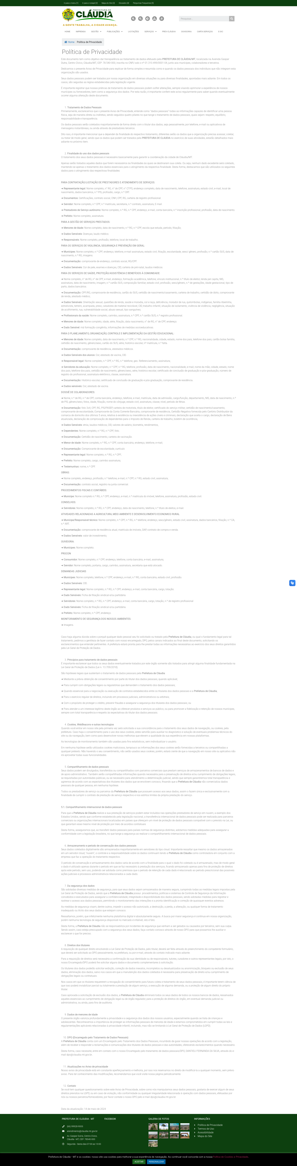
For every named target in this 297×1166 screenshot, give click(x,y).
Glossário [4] (124, 3)
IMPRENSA (81, 31)
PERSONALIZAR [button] (156, 1161)
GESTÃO (95, 31)
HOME (67, 31)
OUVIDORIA (186, 31)
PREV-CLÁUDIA (169, 31)
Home (71, 42)
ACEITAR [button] (139, 1161)
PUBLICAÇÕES (113, 31)
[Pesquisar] (232, 18)
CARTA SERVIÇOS (205, 31)
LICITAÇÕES (133, 31)
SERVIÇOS (149, 31)
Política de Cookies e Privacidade (230, 1156)
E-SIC (220, 31)
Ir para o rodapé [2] (90, 3)
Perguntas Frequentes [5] (143, 3)
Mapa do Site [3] (108, 3)
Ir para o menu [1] (71, 3)
